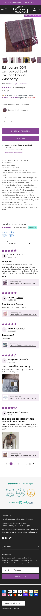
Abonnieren (20, 576)
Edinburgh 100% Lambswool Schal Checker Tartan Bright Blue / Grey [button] (23, 346)
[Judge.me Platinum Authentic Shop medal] (10, 492)
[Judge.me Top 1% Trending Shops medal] (31, 492)
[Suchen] (7, 9)
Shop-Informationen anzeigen (14, 152)
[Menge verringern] (4, 121)
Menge (4, 117)
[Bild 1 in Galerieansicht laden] (20, 35)
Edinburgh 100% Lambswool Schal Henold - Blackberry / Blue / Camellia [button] (24, 284)
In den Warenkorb (20, 131)
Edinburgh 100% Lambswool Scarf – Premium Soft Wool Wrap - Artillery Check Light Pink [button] (23, 315)
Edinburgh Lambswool (18, 84)
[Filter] (4, 243)
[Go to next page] (34, 463)
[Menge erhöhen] (12, 121)
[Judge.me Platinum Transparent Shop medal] (20, 492)
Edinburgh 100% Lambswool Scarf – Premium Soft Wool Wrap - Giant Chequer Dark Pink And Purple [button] (23, 456)
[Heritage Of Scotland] (20, 9)
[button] (7, 88)
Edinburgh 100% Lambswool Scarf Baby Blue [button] (23, 398)
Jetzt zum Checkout (20, 139)
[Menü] (2, 9)
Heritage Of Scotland (12, 608)
